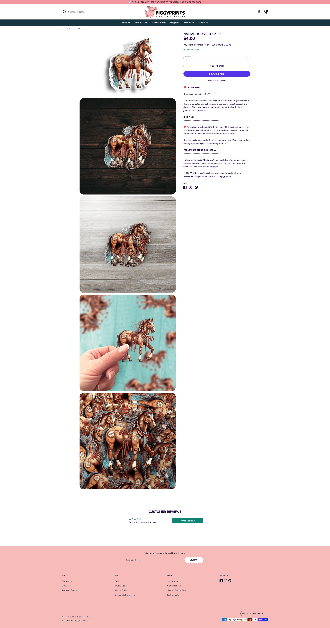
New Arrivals (141, 22)
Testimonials (173, 595)
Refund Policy (120, 590)
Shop (125, 22)
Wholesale (188, 22)
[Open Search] (64, 11)
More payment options (217, 80)
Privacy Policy (120, 585)
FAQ (116, 581)
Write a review (188, 520)
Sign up (194, 559)
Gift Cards (67, 585)
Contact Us (67, 581)
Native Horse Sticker (76, 29)
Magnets (174, 22)
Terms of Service (70, 590)
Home (64, 29)
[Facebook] (221, 580)
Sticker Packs (159, 22)
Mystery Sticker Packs (177, 590)
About (202, 22)
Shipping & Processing (124, 595)
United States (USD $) (252, 613)
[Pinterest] (229, 580)
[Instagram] (225, 580)
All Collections (174, 585)
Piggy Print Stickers (192, 50)
